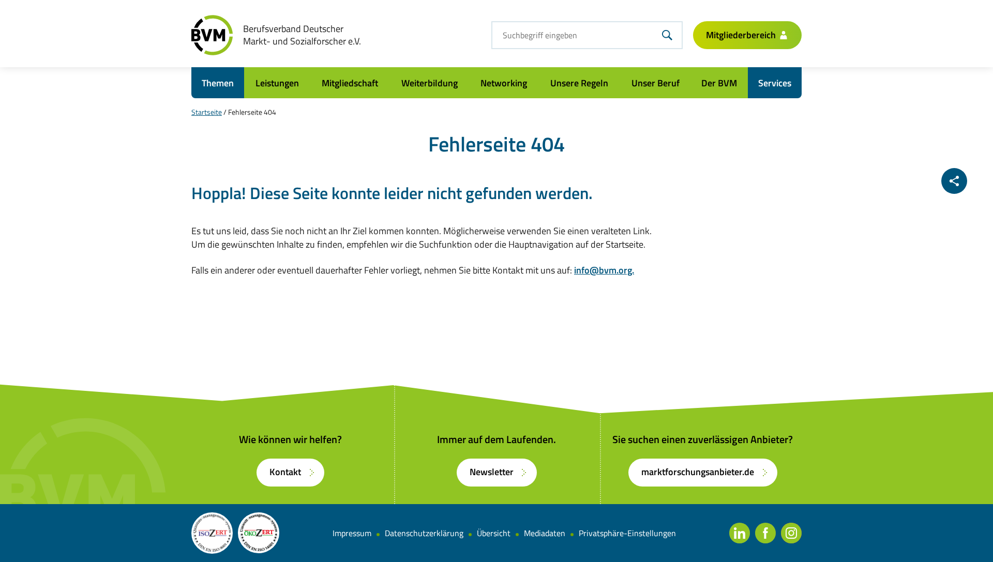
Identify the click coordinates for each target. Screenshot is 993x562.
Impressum (352, 533)
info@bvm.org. (604, 270)
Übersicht (493, 533)
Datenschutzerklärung (424, 533)
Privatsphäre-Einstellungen (627, 533)
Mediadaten (544, 533)
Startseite (206, 112)
